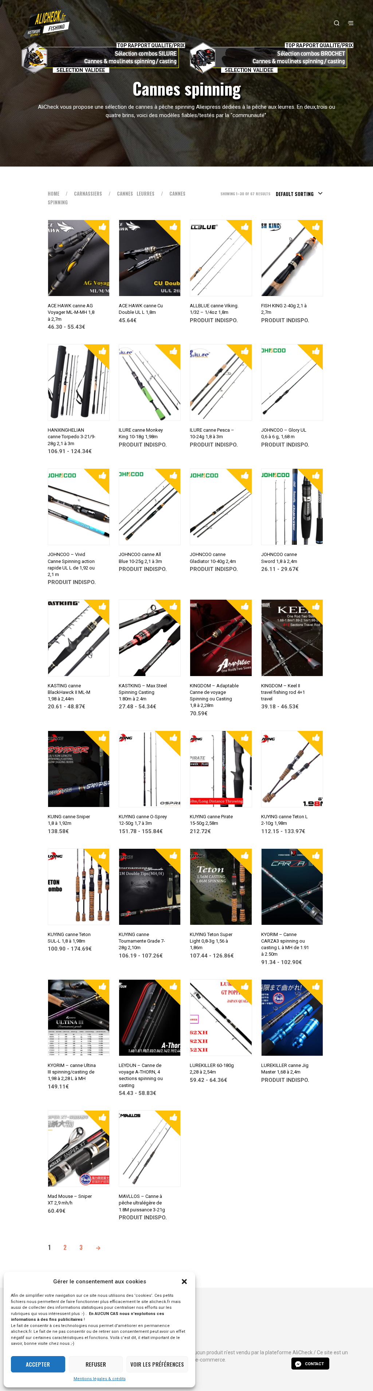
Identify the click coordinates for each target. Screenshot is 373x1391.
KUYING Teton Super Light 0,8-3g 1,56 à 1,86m (211, 941)
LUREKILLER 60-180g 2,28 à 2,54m (212, 1069)
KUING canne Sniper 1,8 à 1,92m (69, 820)
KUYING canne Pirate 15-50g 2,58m (211, 820)
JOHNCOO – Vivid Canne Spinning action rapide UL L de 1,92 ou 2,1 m (71, 564)
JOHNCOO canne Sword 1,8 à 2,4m (279, 558)
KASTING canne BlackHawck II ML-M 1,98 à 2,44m (69, 692)
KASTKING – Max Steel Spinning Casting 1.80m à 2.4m (143, 692)
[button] (184, 1281)
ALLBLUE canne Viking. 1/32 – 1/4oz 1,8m (214, 309)
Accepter (38, 1364)
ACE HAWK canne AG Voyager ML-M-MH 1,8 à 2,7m (71, 312)
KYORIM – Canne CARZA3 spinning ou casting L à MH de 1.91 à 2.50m (285, 944)
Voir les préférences (157, 1364)
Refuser (96, 1364)
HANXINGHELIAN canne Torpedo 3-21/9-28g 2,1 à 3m (71, 436)
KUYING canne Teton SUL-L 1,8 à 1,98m (69, 938)
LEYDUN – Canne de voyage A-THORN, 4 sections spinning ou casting (141, 1075)
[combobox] (299, 194)
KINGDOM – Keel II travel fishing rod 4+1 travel (283, 692)
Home (53, 193)
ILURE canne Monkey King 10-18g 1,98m (141, 433)
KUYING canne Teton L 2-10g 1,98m (284, 820)
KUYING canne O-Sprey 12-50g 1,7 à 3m (143, 820)
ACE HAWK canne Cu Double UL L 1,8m (141, 309)
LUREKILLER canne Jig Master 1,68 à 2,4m (285, 1069)
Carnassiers (88, 193)
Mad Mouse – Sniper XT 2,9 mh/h (70, 1200)
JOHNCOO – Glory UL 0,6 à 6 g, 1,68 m (283, 433)
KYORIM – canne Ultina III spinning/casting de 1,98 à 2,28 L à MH (72, 1072)
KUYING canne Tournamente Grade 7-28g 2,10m (142, 941)
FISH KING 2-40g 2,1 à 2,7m (284, 309)
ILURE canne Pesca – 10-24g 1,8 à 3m (212, 433)
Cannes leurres (136, 193)
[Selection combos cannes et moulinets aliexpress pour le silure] (102, 58)
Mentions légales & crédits (100, 1378)
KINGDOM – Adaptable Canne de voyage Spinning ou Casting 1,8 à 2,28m (214, 695)
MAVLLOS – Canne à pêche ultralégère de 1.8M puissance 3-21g (142, 1203)
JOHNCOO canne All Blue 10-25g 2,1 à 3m (140, 558)
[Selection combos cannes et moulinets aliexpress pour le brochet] (270, 58)
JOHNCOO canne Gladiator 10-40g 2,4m (213, 558)
